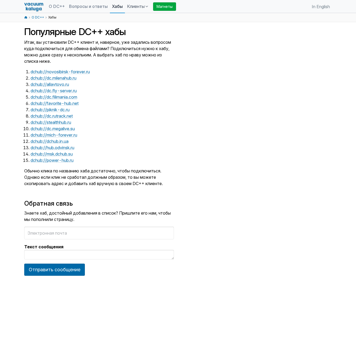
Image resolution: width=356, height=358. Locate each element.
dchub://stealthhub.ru (51, 122)
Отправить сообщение (54, 269)
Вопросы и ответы (88, 6)
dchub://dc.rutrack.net (52, 116)
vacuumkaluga (33, 6)
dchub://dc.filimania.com (54, 97)
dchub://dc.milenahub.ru (53, 78)
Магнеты (165, 6)
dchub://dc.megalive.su (53, 128)
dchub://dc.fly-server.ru (54, 90)
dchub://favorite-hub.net (55, 103)
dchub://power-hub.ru (52, 160)
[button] (138, 6)
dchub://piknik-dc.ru (50, 109)
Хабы (117, 6)
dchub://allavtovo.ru (50, 84)
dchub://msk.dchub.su (52, 154)
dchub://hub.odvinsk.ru (52, 147)
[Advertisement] (219, 118)
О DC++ (57, 6)
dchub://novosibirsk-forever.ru (60, 71)
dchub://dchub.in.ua (50, 141)
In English (321, 6)
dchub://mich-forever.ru (54, 135)
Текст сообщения (44, 246)
